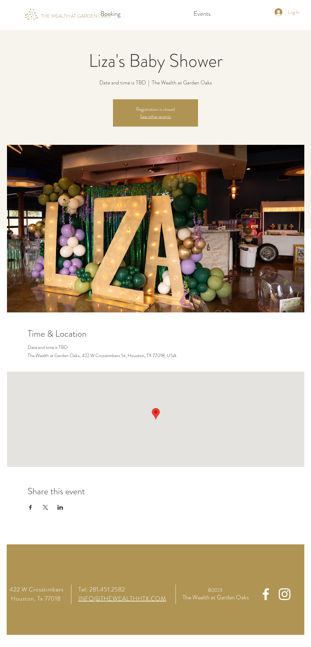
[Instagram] (284, 594)
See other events (155, 116)
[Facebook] (266, 594)
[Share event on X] (45, 507)
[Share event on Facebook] (30, 507)
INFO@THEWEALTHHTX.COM (122, 598)
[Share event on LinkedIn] (60, 507)
